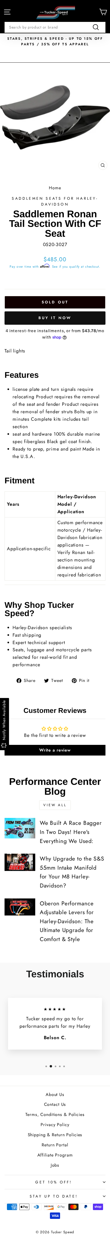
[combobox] (55, 27)
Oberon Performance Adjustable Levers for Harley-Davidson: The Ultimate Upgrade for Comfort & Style (67, 921)
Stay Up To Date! (54, 1196)
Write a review (55, 750)
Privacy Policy (55, 1125)
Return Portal (55, 1145)
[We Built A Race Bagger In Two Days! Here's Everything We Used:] (20, 828)
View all (55, 805)
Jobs (55, 1165)
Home (55, 188)
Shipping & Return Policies (55, 1135)
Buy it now (55, 317)
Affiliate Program (55, 1155)
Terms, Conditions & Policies (54, 1114)
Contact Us (55, 1104)
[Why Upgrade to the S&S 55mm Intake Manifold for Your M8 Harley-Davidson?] (20, 862)
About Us (55, 1094)
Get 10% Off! (53, 1182)
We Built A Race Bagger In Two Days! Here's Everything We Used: (71, 832)
